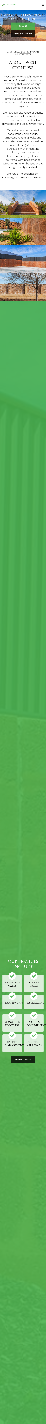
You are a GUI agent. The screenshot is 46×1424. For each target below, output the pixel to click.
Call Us (23, 26)
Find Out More (23, 1059)
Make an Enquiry (23, 33)
